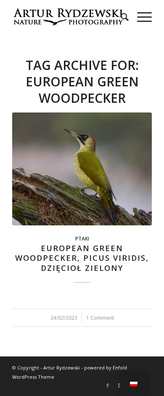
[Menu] (140, 17)
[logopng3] (68, 17)
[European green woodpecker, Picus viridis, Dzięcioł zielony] (82, 168)
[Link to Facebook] (107, 385)
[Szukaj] (120, 17)
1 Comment (100, 317)
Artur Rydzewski (61, 367)
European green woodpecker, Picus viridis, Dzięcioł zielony (82, 258)
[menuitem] (120, 17)
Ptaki (82, 238)
